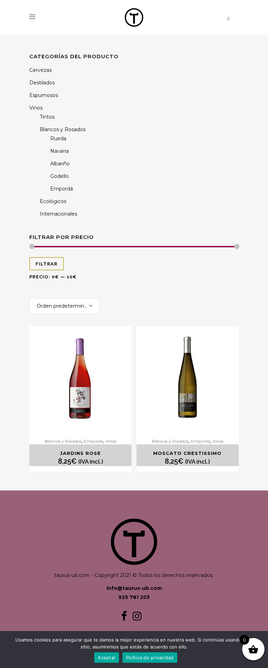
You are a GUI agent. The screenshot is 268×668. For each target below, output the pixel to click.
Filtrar (47, 264)
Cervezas (40, 70)
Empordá (61, 189)
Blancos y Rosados (62, 129)
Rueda (58, 138)
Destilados (42, 83)
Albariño (60, 163)
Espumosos (43, 95)
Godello (59, 176)
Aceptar (107, 657)
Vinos (36, 108)
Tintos (47, 117)
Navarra (59, 151)
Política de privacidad (150, 657)
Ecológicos (53, 201)
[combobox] (64, 306)
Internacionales (58, 214)
